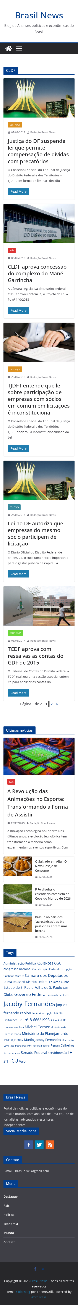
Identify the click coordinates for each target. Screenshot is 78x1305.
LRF (63, 1020)
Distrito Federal (37, 982)
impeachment (55, 995)
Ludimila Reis (10, 1027)
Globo (8, 994)
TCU (13, 1060)
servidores (55, 1052)
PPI (29, 1045)
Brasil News (39, 15)
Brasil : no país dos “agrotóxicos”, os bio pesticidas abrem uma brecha (51, 924)
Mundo (8, 1233)
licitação (55, 1020)
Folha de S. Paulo (48, 987)
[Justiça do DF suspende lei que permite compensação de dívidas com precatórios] (39, 98)
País (12, 250)
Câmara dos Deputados (46, 975)
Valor (23, 1061)
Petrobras (20, 1045)
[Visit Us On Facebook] (28, 1142)
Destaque (15, 124)
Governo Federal (30, 994)
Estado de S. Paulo (18, 987)
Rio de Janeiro (11, 1053)
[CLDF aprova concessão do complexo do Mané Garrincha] (39, 223)
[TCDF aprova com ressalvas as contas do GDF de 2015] (39, 606)
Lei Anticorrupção (42, 1013)
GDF (65, 987)
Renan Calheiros (62, 1045)
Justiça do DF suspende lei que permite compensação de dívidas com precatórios (38, 151)
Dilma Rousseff (14, 982)
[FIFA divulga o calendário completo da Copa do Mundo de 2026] (17, 897)
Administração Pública (19, 963)
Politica (14, 507)
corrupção (66, 969)
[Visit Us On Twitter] (39, 1142)
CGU (58, 963)
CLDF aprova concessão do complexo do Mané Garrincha (37, 273)
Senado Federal (34, 1052)
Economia (15, 632)
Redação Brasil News (43, 132)
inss (67, 995)
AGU (39, 963)
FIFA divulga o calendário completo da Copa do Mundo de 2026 (53, 893)
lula (21, 1027)
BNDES (48, 963)
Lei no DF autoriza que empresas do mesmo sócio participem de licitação (35, 533)
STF (68, 1052)
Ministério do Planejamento (45, 1033)
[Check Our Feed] (49, 1142)
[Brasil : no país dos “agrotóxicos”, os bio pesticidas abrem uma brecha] (17, 927)
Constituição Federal (45, 969)
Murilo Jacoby (13, 1040)
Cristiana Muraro (13, 976)
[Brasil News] (8, 48)
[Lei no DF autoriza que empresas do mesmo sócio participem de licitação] (39, 480)
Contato (9, 1242)
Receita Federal (41, 1045)
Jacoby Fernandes (29, 1003)
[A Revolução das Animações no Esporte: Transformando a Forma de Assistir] (39, 756)
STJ (5, 1061)
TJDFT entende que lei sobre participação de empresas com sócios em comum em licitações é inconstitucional (39, 399)
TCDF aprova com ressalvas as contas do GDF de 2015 (35, 655)
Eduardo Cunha (59, 982)
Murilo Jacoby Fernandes (42, 1039)
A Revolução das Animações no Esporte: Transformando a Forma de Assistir (37, 802)
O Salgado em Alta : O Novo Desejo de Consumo (51, 866)
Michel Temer (37, 1026)
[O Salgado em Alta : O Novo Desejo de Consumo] (17, 869)
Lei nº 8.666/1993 (34, 1019)
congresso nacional (17, 969)
